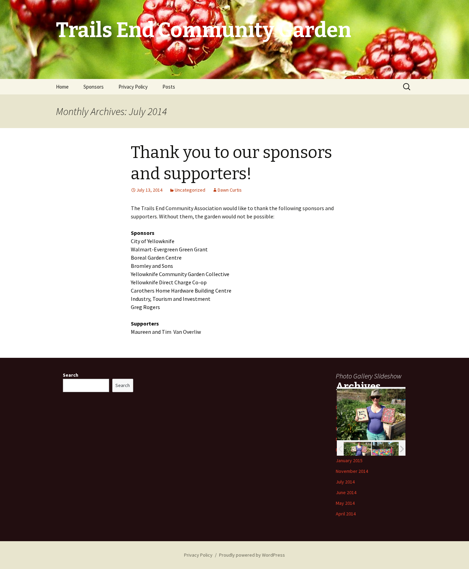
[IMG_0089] (385, 449)
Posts (168, 86)
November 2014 (352, 471)
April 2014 (346, 514)
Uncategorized (190, 190)
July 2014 (345, 482)
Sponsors (93, 86)
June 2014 (346, 492)
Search (70, 375)
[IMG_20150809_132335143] (357, 449)
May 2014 (345, 503)
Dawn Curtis (230, 190)
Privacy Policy (133, 86)
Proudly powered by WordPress (252, 555)
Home (62, 86)
